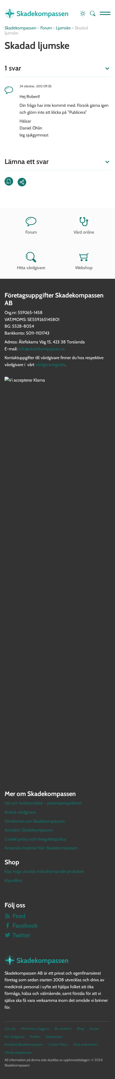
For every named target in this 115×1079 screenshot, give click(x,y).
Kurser (94, 1029)
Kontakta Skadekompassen (29, 830)
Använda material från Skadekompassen (41, 847)
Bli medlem (63, 1029)
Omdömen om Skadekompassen (35, 821)
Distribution (54, 1037)
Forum (31, 232)
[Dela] (22, 182)
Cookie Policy (58, 1044)
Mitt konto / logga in (35, 1029)
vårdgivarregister (50, 364)
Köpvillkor (13, 880)
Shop (80, 1029)
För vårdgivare (15, 1037)
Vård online (84, 232)
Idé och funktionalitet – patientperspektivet (43, 803)
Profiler (35, 1037)
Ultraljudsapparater (18, 1052)
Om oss (10, 1029)
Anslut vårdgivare (20, 812)
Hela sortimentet (85, 1044)
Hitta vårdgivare (31, 267)
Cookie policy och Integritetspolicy (35, 839)
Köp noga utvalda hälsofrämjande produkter (44, 871)
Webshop (84, 267)
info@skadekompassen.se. (42, 348)
